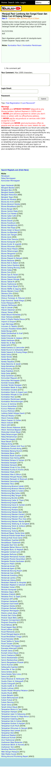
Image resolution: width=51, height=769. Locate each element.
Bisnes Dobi (6, 218)
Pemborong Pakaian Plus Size (13, 519)
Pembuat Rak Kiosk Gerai (11, 537)
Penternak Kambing (9, 575)
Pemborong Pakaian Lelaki (12, 516)
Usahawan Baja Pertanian (12, 742)
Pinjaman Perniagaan (10, 610)
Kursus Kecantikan (9, 406)
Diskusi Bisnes (7, 295)
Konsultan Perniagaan (10, 180)
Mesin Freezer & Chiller (11, 420)
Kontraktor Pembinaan (32, 45)
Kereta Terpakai (7, 361)
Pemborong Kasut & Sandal (13, 505)
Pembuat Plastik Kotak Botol (13, 535)
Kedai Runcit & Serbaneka (12, 350)
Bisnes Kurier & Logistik (11, 244)
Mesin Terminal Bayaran (11, 429)
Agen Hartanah (7, 185)
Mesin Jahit (6, 425)
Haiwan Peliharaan (9, 305)
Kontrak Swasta (7, 382)
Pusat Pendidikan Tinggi (11, 636)
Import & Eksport (8, 321)
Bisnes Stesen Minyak (10, 279)
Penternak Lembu (8, 578)
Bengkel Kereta (7, 192)
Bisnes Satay (6, 270)
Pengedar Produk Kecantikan (13, 559)
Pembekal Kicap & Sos (10, 467)
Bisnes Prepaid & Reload (11, 258)
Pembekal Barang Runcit (11, 451)
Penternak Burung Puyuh (11, 570)
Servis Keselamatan (9, 657)
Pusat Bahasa (6, 624)
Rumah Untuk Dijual (9, 653)
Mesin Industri (7, 422)
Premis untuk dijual (9, 613)
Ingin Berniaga (7, 324)
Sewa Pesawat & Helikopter (13, 678)
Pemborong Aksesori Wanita (13, 488)
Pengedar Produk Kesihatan (12, 561)
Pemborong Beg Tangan (11, 495)
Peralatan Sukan (8, 587)
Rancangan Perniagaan (11, 646)
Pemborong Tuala (8, 528)
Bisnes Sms (6, 272)
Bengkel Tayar (7, 197)
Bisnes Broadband (8, 206)
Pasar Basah (6, 441)
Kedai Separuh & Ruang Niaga (14, 352)
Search (11, 2)
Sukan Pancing (7, 702)
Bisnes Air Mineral (8, 199)
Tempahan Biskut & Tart (11, 709)
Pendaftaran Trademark (11, 542)
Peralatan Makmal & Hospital (13, 582)
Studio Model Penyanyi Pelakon (14, 690)
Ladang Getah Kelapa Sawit (13, 413)
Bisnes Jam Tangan (9, 234)
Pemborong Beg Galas (10, 493)
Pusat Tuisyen (7, 643)
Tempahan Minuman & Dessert (14, 728)
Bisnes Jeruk (6, 237)
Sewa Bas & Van (8, 669)
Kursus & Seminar (9, 404)
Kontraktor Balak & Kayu (11, 387)
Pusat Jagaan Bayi (8, 627)
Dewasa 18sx (6, 293)
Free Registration (13, 103)
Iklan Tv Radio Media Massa (13, 319)
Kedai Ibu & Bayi (8, 342)
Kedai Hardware (8, 340)
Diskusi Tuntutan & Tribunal (13, 298)
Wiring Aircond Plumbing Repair (14, 756)
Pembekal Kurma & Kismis (12, 469)
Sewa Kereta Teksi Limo (11, 674)
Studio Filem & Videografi (12, 681)
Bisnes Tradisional (8, 284)
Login (23, 2)
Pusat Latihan (7, 629)
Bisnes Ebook (7, 220)
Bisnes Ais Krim (7, 201)
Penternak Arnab (8, 566)
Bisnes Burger (7, 209)
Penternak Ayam (7, 568)
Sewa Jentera (6, 671)
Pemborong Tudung (9, 531)
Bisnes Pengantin (8, 253)
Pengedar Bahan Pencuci (11, 547)
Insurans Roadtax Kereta (11, 328)
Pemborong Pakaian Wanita (12, 521)
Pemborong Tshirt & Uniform (13, 526)
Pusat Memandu (8, 631)
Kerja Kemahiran (8, 366)
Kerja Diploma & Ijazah (11, 364)
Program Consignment (10, 620)
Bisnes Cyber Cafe (8, 216)
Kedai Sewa (6, 354)
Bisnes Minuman (8, 246)
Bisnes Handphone (9, 225)
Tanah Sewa (6, 704)
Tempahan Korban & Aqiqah (13, 723)
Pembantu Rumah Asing (11, 448)
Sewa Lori (5, 676)
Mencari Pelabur (8, 415)
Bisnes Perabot (7, 256)
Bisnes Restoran (8, 260)
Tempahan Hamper (9, 711)
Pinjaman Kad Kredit (10, 603)
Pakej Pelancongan (9, 434)
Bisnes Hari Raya (8, 227)
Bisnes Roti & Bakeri (9, 263)
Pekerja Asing (6, 444)
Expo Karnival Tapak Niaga (12, 300)
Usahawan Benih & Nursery (12, 744)
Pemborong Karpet (9, 502)
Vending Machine (8, 749)
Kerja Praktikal (7, 371)
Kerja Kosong (6, 368)
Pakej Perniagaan (8, 178)
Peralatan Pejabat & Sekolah (13, 584)
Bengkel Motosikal (9, 194)
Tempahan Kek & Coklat (11, 721)
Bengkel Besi (6, 190)
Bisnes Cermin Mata (9, 211)
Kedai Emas (6, 335)
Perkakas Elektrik (8, 594)
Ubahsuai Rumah (8, 737)
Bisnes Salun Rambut (10, 265)
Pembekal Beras (8, 453)
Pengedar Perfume (9, 554)
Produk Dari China (8, 615)
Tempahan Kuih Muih (10, 725)
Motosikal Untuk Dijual (11, 432)
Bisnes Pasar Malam (9, 248)
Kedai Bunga (6, 331)
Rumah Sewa (6, 650)
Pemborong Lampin (9, 507)
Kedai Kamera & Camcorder (13, 347)
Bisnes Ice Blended (9, 232)
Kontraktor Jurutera (9, 389)
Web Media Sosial (8, 754)
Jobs (17, 2)
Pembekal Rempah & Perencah (14, 479)
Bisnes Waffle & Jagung (11, 288)
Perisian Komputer (9, 589)
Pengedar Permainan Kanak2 (13, 556)
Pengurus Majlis (8, 563)
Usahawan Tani (7, 747)
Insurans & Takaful (9, 326)
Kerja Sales (6, 373)
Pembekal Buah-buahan (11, 455)
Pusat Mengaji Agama (10, 634)
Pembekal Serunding (10, 481)
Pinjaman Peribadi (8, 608)
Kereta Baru (6, 359)
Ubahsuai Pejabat (8, 735)
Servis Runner (7, 664)
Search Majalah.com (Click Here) (15, 170)
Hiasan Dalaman (8, 310)
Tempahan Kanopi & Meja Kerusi (15, 716)
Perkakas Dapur (7, 592)
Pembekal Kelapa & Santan (12, 460)
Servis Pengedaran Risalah (12, 662)
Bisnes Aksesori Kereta (10, 204)
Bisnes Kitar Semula (9, 239)
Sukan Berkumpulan (9, 697)
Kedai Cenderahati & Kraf (12, 333)
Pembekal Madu (8, 472)
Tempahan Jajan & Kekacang (13, 714)
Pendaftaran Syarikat (10, 540)
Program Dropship (8, 622)
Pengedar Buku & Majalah (12, 549)
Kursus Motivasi (8, 411)
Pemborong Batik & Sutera (12, 490)
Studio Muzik (6, 693)
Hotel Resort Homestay (11, 314)
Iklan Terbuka (7, 317)
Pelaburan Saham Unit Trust (13, 446)
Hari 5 (4, 18)
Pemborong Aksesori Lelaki (12, 486)
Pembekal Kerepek (9, 462)
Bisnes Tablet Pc (8, 281)
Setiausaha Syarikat (9, 667)
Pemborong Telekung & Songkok (15, 523)
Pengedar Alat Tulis (9, 545)
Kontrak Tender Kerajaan (11, 385)
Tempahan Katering (9, 718)
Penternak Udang (8, 580)
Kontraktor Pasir (14, 45)
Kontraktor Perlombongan (12, 401)
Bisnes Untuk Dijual (9, 286)
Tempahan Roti (7, 733)
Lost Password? (28, 103)
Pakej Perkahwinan (9, 436)
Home (4, 2)
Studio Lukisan (7, 688)
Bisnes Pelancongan (9, 251)
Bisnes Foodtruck (8, 223)
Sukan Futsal (6, 700)
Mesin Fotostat (7, 418)
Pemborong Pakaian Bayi (11, 512)
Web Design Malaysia (10, 751)
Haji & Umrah (7, 307)
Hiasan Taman (7, 312)
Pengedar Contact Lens (10, 552)
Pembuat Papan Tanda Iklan (13, 533)
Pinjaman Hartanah (9, 601)
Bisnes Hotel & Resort (10, 230)
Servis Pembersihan (9, 660)
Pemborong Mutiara (9, 509)
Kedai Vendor (6, 356)
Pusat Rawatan (7, 639)
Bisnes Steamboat (8, 277)
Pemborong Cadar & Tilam (12, 500)
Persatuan (5, 176)
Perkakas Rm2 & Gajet (10, 596)
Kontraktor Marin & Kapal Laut (14, 392)
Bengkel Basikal (8, 187)
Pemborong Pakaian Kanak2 (13, 514)
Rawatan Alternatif (9, 648)
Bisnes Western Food (10, 291)
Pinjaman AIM (7, 599)
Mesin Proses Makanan (11, 427)
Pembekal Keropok (9, 465)
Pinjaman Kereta (8, 606)
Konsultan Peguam (9, 378)
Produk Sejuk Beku (9, 617)
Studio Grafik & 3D (9, 686)
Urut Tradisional (8, 740)
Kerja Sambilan (7, 375)
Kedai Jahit (5, 345)
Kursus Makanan (8, 408)
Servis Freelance (8, 655)
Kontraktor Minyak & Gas (11, 394)
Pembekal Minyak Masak (11, 476)
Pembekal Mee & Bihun (11, 474)
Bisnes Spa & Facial (9, 274)
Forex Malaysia (7, 303)
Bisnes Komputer (8, 241)
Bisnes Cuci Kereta (9, 213)
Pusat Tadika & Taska (10, 641)
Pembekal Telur (7, 483)
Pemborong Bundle (9, 498)
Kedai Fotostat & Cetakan (12, 338)
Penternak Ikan (7, 573)
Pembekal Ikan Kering (10, 458)
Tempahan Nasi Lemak (10, 730)
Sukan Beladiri (7, 695)
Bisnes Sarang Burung (10, 267)
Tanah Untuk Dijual (9, 707)
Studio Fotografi (8, 683)
